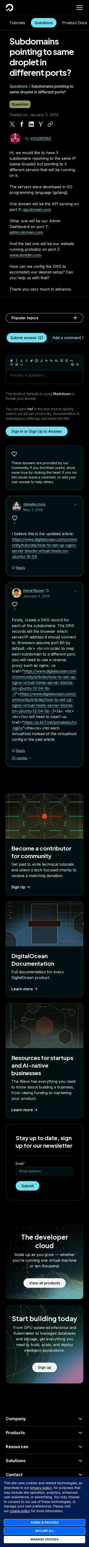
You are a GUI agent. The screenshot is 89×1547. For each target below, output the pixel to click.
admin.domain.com (26, 232)
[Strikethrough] (26, 361)
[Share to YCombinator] (41, 124)
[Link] (31, 361)
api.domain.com (37, 209)
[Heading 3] (56, 361)
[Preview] (72, 364)
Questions (44, 22)
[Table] (17, 364)
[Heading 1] (46, 361)
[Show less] (75, 504)
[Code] (21, 364)
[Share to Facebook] (22, 124)
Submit (27, 1185)
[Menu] (79, 7)
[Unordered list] (61, 361)
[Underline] (21, 361)
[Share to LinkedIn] (31, 124)
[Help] (77, 364)
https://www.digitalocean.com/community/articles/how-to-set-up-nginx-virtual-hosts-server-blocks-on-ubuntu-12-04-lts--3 (44, 682)
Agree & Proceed (45, 1522)
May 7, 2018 (33, 510)
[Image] (36, 361)
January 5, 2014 (36, 596)
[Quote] (71, 361)
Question (19, 104)
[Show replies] (30, 758)
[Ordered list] (66, 361)
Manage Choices (44, 1539)
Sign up (44, 1367)
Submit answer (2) (26, 337)
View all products (44, 1283)
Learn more (22, 989)
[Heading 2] (51, 361)
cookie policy (20, 1511)
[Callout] (12, 364)
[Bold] (12, 361)
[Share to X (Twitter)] (12, 124)
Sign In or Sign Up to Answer (36, 431)
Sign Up (18, 887)
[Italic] (17, 361)
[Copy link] (50, 124)
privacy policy (41, 1488)
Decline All (44, 1531)
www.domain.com (25, 255)
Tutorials (17, 22)
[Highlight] (41, 361)
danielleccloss (34, 504)
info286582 (41, 138)
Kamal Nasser (33, 590)
